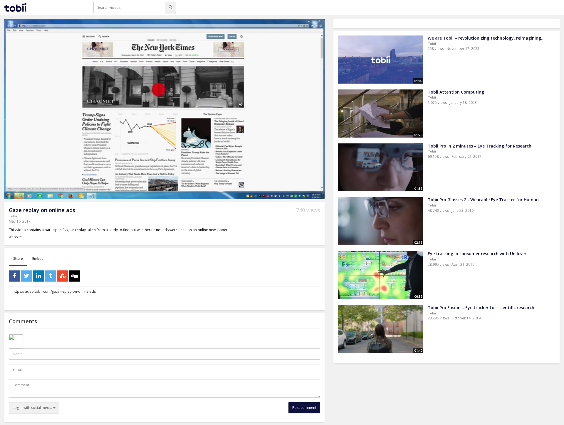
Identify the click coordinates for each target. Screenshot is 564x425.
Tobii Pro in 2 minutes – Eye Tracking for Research (479, 146)
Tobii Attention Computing (456, 92)
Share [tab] (18, 258)
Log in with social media (33, 407)
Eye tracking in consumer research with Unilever (477, 253)
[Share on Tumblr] (50, 276)
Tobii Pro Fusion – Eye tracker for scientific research (481, 307)
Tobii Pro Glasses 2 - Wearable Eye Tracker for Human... (485, 199)
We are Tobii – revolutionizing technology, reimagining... (486, 38)
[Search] (170, 7)
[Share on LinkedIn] (38, 276)
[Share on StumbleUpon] (62, 276)
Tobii (13, 216)
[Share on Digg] (74, 276)
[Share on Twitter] (26, 276)
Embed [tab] (37, 258)
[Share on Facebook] (14, 276)
